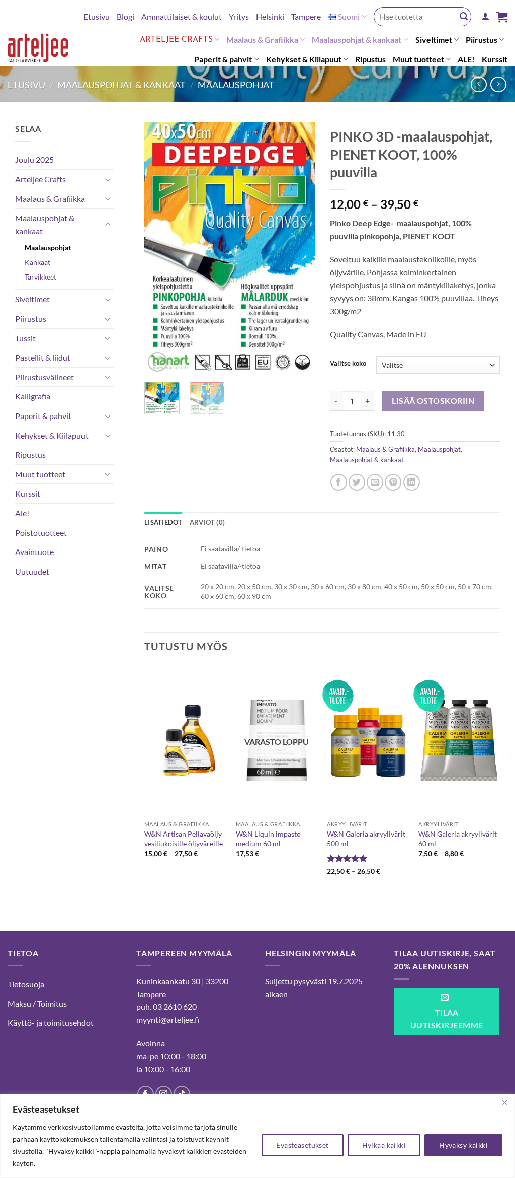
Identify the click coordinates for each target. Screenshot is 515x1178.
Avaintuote (34, 552)
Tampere (306, 16)
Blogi (125, 16)
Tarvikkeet (40, 276)
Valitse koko (348, 363)
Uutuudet (32, 571)
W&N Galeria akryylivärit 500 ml (366, 838)
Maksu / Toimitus (37, 1003)
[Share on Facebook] (338, 482)
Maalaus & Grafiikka (262, 39)
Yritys (239, 16)
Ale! (22, 513)
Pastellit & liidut (42, 357)
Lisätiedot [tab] (163, 522)
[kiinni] (504, 1102)
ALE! (466, 59)
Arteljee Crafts (176, 40)
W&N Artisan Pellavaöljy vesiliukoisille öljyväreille (183, 838)
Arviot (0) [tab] (207, 522)
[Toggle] (108, 179)
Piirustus (481, 39)
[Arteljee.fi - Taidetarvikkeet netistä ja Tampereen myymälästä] (43, 49)
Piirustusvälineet (44, 377)
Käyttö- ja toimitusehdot (51, 1022)
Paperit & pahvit (223, 59)
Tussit (25, 338)
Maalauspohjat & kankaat (356, 39)
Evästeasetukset (302, 1145)
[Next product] (478, 84)
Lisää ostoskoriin (433, 400)
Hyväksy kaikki (463, 1145)
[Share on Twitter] (357, 482)
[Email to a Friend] (375, 482)
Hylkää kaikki (384, 1145)
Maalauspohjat (236, 84)
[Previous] (160, 248)
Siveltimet (433, 39)
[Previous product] (498, 84)
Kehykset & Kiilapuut (303, 59)
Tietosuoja (26, 984)
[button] (485, 16)
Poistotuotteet (41, 532)
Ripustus (370, 59)
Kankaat (37, 262)
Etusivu (96, 16)
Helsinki (270, 16)
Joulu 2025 (34, 159)
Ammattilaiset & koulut (181, 16)
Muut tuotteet (418, 59)
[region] (257, 1136)
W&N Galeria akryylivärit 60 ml (457, 838)
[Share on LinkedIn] (411, 482)
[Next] (299, 248)
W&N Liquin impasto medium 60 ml (268, 838)
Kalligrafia (32, 396)
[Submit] (464, 16)
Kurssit (494, 59)
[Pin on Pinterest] (393, 482)
